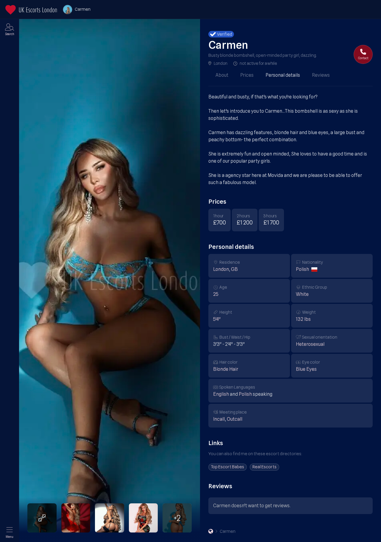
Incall (219, 419)
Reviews (321, 75)
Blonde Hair (225, 369)
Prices (247, 75)
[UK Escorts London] (210, 531)
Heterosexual (310, 344)
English (221, 394)
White (302, 294)
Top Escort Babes (227, 466)
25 (215, 294)
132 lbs (303, 319)
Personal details (283, 75)
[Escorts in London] (31, 10)
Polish (302, 269)
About (222, 75)
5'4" (217, 319)
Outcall (234, 419)
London (220, 63)
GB (234, 269)
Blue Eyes (306, 369)
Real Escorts (264, 466)
